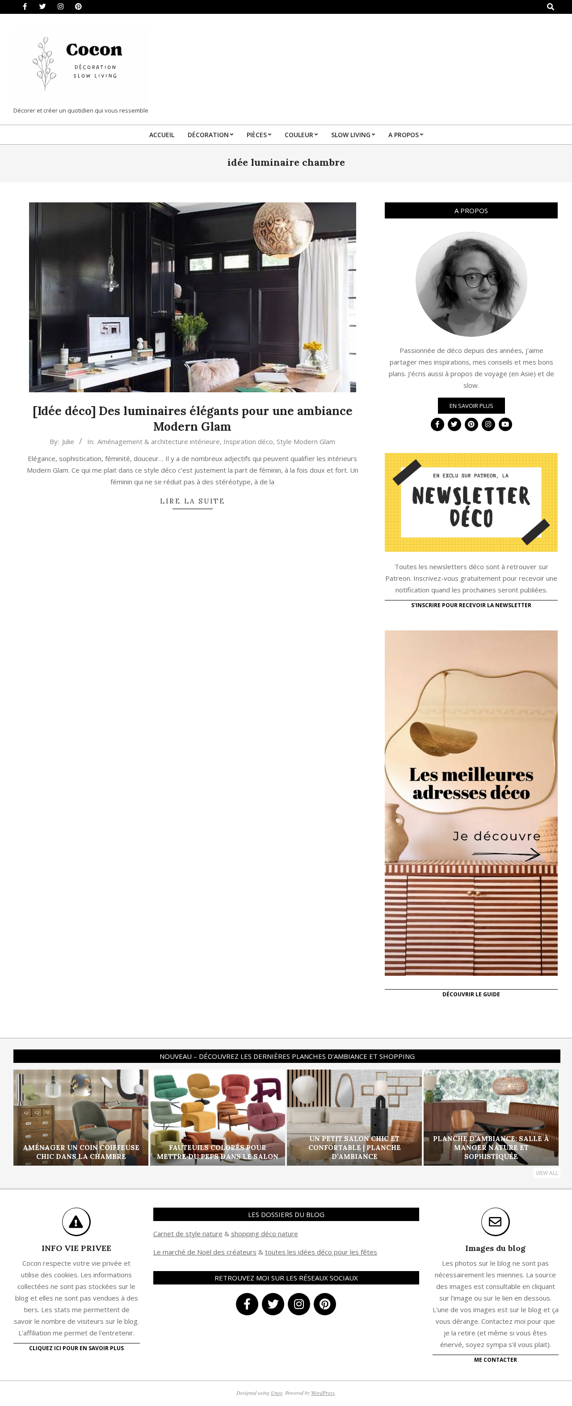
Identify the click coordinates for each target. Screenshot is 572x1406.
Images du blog (495, 1248)
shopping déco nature (264, 1233)
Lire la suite (192, 501)
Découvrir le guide (471, 994)
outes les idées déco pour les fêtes (322, 1251)
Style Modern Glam (306, 441)
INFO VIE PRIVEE (76, 1248)
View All (547, 1173)
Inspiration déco (248, 441)
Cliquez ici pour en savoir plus (76, 1348)
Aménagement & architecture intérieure (158, 441)
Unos (276, 1392)
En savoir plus (471, 406)
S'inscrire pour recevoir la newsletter (471, 605)
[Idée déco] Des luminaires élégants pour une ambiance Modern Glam (193, 418)
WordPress (323, 1392)
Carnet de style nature (188, 1233)
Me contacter (495, 1360)
